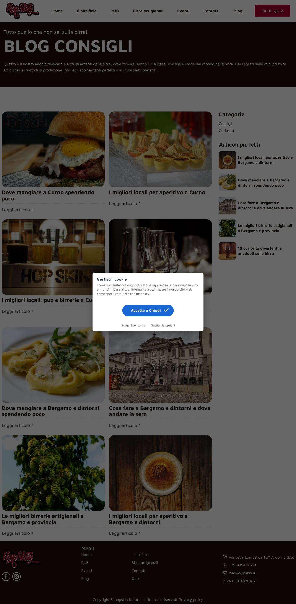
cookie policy (139, 294)
